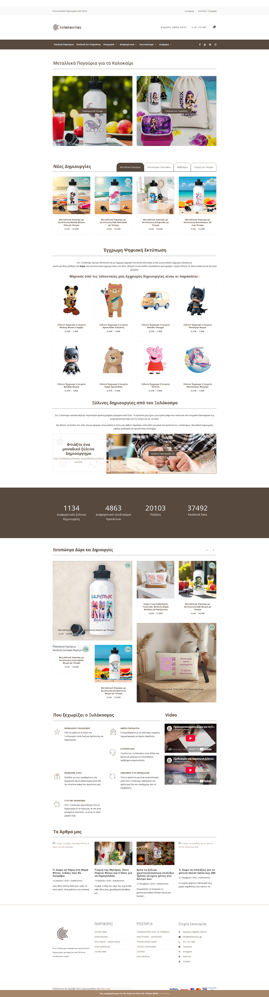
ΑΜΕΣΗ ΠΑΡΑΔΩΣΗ (129, 728)
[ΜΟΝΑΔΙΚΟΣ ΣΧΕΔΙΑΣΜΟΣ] (57, 731)
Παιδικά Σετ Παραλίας (88, 44)
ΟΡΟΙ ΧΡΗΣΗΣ (143, 956)
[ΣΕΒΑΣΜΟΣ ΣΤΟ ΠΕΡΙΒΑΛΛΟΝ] (112, 776)
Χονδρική (189, 11)
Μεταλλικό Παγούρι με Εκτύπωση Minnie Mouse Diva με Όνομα (71, 222)
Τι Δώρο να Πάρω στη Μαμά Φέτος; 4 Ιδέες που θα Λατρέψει (70, 872)
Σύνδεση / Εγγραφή (207, 11)
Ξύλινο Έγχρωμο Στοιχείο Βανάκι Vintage (155, 326)
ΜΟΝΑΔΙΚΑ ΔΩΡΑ (73, 773)
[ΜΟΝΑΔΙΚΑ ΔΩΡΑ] (57, 776)
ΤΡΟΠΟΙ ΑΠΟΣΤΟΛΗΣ (147, 941)
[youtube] (205, 44)
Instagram (187, 951)
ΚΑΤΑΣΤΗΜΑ (101, 932)
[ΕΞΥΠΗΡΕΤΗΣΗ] (112, 752)
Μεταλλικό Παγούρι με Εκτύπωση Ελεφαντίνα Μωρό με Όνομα (113, 690)
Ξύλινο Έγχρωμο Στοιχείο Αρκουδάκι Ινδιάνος (113, 326)
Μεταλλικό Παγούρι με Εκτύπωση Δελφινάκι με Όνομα (155, 222)
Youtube (186, 961)
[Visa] (204, 989)
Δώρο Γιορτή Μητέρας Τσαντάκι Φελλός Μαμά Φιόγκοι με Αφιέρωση (156, 606)
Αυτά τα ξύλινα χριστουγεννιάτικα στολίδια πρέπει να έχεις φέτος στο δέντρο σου (155, 874)
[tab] (130, 167)
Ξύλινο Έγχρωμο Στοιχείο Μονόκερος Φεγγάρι (197, 385)
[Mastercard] (198, 989)
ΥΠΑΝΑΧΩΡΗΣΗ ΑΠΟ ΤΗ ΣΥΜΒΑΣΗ (153, 932)
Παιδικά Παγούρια (64, 44)
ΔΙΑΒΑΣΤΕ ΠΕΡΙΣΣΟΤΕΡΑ (74, 861)
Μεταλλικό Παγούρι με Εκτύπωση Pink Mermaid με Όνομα (113, 222)
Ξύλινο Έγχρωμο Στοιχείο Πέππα (155, 385)
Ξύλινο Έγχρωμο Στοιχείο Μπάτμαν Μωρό (197, 326)
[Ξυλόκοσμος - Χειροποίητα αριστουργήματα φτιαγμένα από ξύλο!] (67, 27)
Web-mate (105, 988)
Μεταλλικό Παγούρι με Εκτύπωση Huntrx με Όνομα (86, 630)
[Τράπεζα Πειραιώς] (212, 989)
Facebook (187, 946)
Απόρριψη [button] (164, 993)
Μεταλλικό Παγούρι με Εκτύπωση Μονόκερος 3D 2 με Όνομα (198, 222)
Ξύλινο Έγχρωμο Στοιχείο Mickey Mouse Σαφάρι (71, 326)
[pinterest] (210, 44)
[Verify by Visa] (174, 989)
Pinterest (187, 956)
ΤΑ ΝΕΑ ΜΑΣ (100, 951)
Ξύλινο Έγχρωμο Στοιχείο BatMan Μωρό (71, 385)
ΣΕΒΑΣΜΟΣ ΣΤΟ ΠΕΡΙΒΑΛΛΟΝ (134, 773)
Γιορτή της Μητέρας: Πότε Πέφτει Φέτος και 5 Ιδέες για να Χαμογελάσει (113, 872)
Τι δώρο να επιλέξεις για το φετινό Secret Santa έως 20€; (197, 871)
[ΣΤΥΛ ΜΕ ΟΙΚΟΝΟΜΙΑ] (57, 804)
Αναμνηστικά (127, 44)
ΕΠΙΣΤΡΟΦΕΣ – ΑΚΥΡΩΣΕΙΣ (149, 936)
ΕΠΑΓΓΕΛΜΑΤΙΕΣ (102, 946)
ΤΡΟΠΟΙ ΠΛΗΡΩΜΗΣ (146, 946)
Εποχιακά (109, 44)
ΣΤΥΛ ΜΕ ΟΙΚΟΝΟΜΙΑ (74, 800)
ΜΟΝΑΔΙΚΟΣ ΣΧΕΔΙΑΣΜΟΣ (77, 728)
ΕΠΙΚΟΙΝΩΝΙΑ (101, 936)
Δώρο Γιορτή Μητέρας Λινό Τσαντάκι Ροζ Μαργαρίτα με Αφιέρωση (173, 690)
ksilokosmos (76, 880)
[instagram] (215, 44)
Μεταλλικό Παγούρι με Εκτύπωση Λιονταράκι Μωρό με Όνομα (71, 660)
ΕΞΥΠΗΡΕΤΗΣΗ (127, 748)
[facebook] (199, 44)
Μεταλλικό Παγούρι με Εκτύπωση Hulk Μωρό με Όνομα (197, 606)
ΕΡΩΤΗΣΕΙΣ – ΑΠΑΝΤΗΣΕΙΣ (107, 941)
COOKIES (141, 951)
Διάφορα (164, 44)
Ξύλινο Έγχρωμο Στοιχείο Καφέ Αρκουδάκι (113, 385)
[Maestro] (192, 989)
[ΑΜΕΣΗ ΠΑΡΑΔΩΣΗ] (113, 731)
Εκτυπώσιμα (146, 44)
